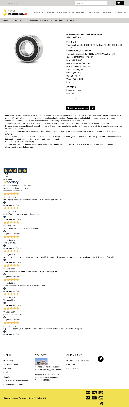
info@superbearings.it (49, 377)
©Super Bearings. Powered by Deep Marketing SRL (24, 398)
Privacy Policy (72, 368)
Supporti (61, 12)
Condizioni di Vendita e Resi (77, 361)
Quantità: (70, 93)
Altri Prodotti (77, 12)
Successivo (17, 191)
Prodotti (18, 20)
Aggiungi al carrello (79, 108)
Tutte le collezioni (10, 364)
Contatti (120, 12)
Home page (8, 361)
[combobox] (94, 3)
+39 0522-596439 (51, 375)
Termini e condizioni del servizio (16, 381)
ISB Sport (94, 12)
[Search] (110, 3)
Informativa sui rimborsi (13, 384)
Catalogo (48, 12)
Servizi (6, 372)
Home (37, 12)
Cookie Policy (71, 364)
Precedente (8, 191)
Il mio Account (12, 4)
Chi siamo (107, 12)
